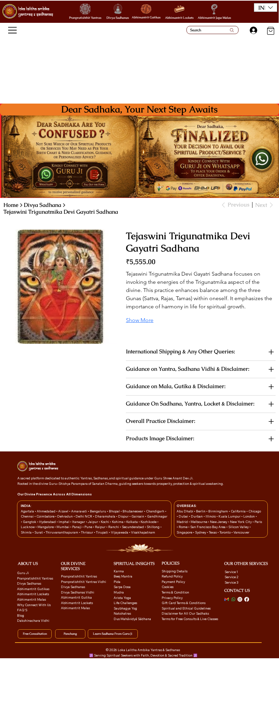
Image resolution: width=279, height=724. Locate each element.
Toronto (225, 532)
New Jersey (218, 522)
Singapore (185, 532)
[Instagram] (239, 599)
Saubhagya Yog (125, 608)
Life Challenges (126, 603)
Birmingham (218, 511)
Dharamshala (105, 516)
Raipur (100, 527)
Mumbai (63, 527)
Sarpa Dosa (122, 587)
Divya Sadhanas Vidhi (77, 592)
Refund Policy (172, 576)
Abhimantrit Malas (31, 599)
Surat (39, 532)
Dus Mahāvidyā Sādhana (132, 619)
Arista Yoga (122, 598)
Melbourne (199, 522)
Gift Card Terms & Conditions (184, 603)
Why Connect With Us (34, 605)
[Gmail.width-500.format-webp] (226, 599)
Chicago (254, 511)
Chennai (27, 516)
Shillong (153, 527)
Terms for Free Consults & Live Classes (190, 619)
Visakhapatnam (143, 532)
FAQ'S (22, 610)
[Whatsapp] (233, 599)
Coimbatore (45, 516)
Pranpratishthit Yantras (85, 18)
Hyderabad (47, 522)
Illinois (211, 516)
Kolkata (132, 522)
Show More (139, 320)
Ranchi (114, 527)
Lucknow (28, 527)
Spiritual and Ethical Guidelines (186, 608)
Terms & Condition (175, 592)
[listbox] (265, 7)
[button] (265, 7)
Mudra (119, 592)
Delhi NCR (84, 516)
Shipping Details (174, 571)
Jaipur (93, 522)
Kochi (105, 522)
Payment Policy (173, 582)
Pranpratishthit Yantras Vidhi (83, 582)
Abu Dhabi (185, 511)
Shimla (26, 532)
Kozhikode (149, 522)
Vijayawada (120, 532)
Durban (197, 516)
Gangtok (30, 522)
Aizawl (63, 511)
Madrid (182, 522)
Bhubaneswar (133, 511)
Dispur (123, 516)
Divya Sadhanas (117, 18)
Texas (213, 532)
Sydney (201, 532)
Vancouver (241, 532)
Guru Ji (23, 573)
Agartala (28, 511)
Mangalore (45, 527)
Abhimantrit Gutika (76, 597)
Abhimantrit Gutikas (146, 17)
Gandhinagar (157, 516)
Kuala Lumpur (229, 516)
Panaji (77, 527)
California (238, 511)
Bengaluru (98, 511)
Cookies (168, 587)
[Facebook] (246, 599)
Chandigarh (155, 511)
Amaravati (79, 511)
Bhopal (114, 511)
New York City (241, 522)
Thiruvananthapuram (62, 532)
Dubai (184, 516)
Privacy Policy (172, 598)
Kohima (118, 522)
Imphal (64, 522)
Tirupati (102, 532)
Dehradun (65, 516)
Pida (117, 582)
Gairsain (138, 516)
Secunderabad (133, 527)
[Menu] (13, 30)
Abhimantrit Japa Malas (214, 18)
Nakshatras (122, 613)
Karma (119, 571)
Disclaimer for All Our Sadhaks (185, 613)
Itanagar (79, 522)
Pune (88, 527)
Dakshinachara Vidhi (33, 620)
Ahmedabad (46, 511)
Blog (20, 615)
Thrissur (87, 532)
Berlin (201, 511)
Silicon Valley (238, 527)
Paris (258, 522)
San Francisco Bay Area (208, 527)
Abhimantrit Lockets (179, 18)
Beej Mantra (123, 576)
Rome (183, 527)
